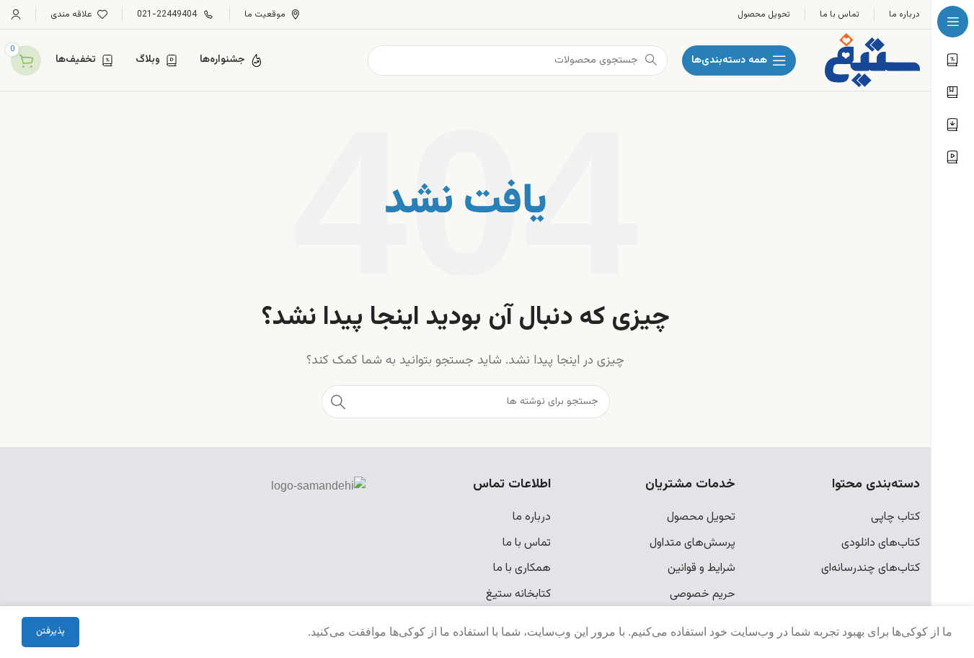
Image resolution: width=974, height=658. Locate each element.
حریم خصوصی (702, 594)
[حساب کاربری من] (16, 14)
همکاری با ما (522, 568)
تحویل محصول (701, 517)
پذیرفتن (50, 631)
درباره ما (532, 517)
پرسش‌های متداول (692, 543)
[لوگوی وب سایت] (872, 61)
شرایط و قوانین (701, 568)
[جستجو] (338, 401)
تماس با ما (527, 543)
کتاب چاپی (895, 517)
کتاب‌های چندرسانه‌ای (870, 568)
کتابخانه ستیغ (518, 594)
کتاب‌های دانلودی (880, 543)
